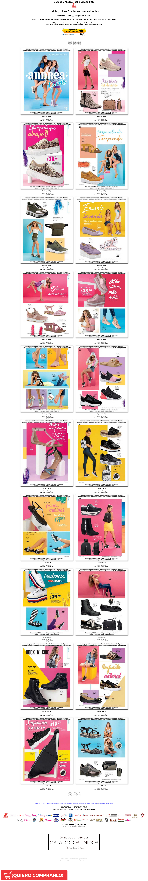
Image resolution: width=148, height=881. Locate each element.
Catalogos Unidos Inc (86, 803)
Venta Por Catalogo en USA (48, 803)
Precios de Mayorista (57, 803)
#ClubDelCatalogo (109, 803)
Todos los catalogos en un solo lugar (67, 803)
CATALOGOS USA (38, 803)
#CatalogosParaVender (102, 803)
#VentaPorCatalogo (94, 803)
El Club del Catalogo (78, 803)
